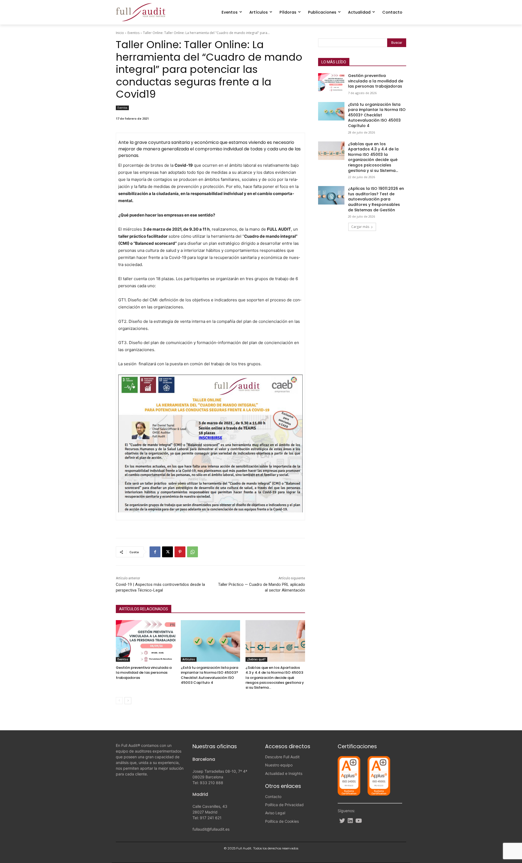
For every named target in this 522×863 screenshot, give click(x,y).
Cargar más (360, 226)
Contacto (273, 796)
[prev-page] (119, 700)
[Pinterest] (180, 551)
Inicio (120, 32)
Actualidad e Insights (283, 773)
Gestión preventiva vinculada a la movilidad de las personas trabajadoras (144, 672)
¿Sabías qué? (256, 659)
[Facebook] (155, 551)
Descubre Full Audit (282, 756)
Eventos (133, 32)
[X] (167, 551)
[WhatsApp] (192, 551)
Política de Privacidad (284, 804)
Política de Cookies (282, 821)
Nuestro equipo (279, 765)
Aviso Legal (275, 813)
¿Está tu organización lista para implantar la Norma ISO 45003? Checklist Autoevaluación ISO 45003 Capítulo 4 (209, 675)
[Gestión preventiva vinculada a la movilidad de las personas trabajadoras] (145, 641)
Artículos (188, 659)
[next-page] (128, 700)
